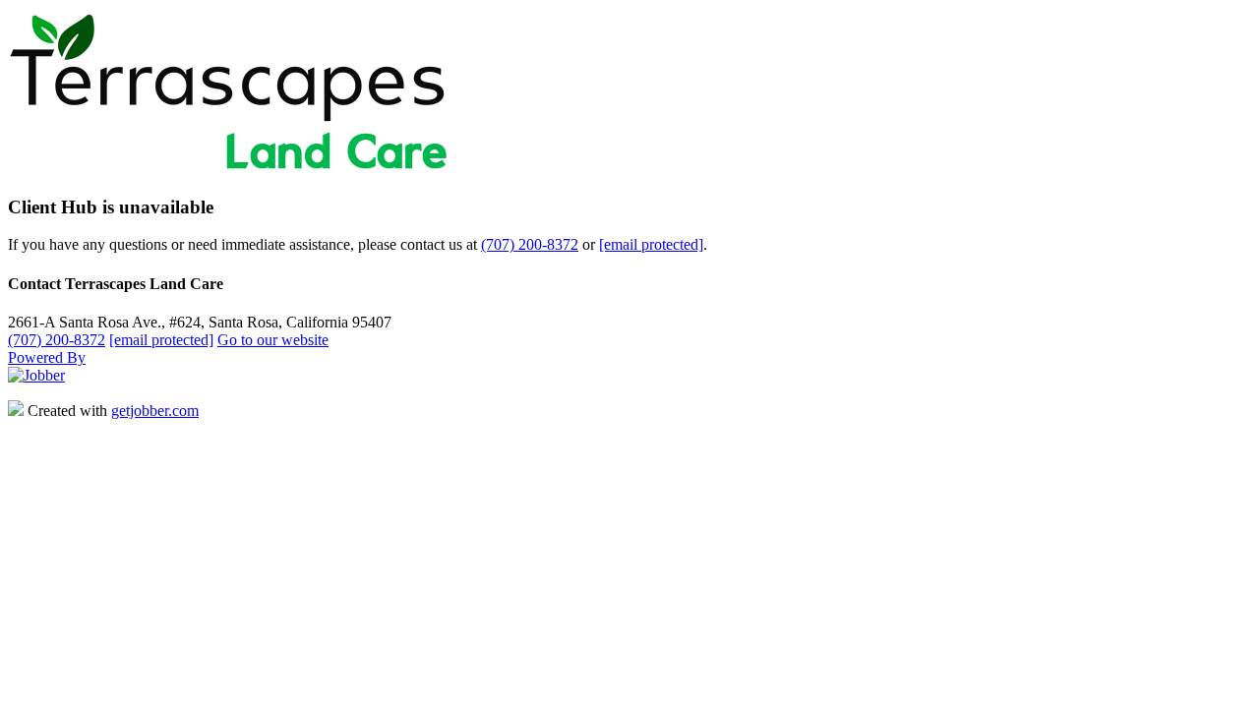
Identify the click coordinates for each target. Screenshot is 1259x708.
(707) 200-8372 (529, 244)
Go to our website (273, 339)
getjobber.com (155, 410)
